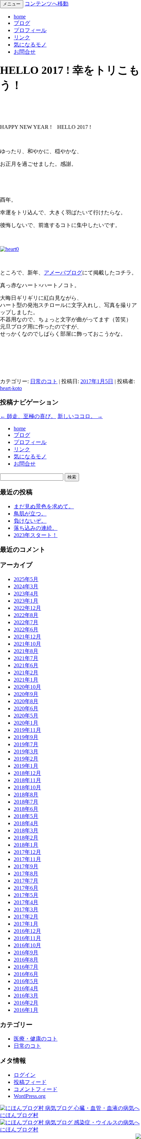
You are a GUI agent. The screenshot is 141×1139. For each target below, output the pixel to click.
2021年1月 (26, 680)
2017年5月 (26, 895)
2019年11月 (27, 730)
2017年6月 (26, 888)
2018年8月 (26, 795)
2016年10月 (27, 945)
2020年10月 (27, 687)
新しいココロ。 (80, 416)
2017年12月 (27, 852)
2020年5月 (26, 716)
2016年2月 (26, 1003)
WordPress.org (30, 1096)
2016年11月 (27, 938)
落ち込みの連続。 (35, 528)
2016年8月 (26, 960)
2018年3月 (26, 830)
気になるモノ (30, 45)
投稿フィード (30, 1082)
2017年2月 (26, 917)
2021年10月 (27, 644)
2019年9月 (26, 737)
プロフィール (30, 30)
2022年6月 (26, 629)
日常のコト (43, 381)
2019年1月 (26, 766)
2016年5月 (26, 981)
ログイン (25, 1075)
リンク (22, 37)
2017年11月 (27, 859)
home (20, 16)
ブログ (22, 23)
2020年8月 (26, 701)
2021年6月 (26, 665)
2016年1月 (26, 1010)
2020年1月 (26, 723)
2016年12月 (27, 931)
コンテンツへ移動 (46, 3)
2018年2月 (26, 838)
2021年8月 (26, 651)
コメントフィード (35, 1089)
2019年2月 (26, 759)
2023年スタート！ (35, 535)
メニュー (12, 3)
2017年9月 (26, 866)
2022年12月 (27, 608)
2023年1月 (26, 601)
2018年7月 (26, 802)
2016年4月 (26, 988)
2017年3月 (26, 909)
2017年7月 (26, 881)
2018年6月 (26, 809)
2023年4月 (26, 594)
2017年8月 (26, 873)
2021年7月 (26, 658)
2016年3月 (26, 996)
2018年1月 (26, 845)
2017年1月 (26, 924)
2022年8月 (26, 615)
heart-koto (11, 388)
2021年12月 (27, 637)
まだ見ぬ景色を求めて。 (44, 506)
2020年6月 (26, 708)
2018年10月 (27, 787)
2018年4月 (26, 823)
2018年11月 (27, 780)
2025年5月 (26, 579)
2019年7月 (26, 744)
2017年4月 (26, 902)
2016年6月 (26, 974)
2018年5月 (26, 816)
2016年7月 (26, 967)
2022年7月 (26, 622)
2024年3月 (26, 586)
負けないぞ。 (30, 521)
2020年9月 (26, 694)
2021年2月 (26, 672)
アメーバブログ (63, 273)
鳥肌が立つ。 (30, 514)
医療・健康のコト (35, 1039)
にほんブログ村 (19, 1115)
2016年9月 (26, 952)
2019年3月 (26, 751)
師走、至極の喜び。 (28, 416)
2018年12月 (27, 773)
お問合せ (25, 52)
